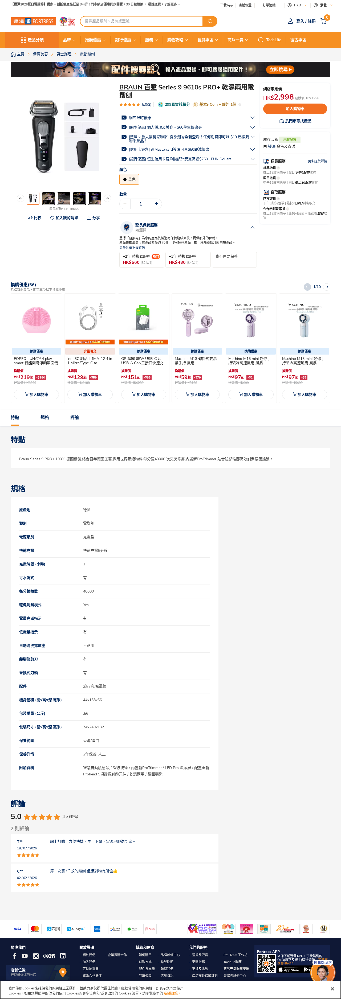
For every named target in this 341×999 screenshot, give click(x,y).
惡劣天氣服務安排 (236, 969)
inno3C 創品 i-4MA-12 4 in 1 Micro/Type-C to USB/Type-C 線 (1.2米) (89, 363)
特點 (15, 418)
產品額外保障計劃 (205, 976)
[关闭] (332, 989)
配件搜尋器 (147, 969)
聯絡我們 (167, 969)
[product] (36, 319)
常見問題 (167, 962)
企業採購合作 (117, 955)
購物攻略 (175, 40)
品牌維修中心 (170, 955)
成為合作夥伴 (92, 976)
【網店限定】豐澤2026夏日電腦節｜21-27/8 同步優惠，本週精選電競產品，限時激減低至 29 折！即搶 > (85, 5)
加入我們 (89, 962)
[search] (209, 21)
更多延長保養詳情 (132, 248)
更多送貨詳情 (317, 161)
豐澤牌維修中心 (235, 976)
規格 (44, 418)
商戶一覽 (235, 40)
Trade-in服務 (233, 962)
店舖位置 (245, 5)
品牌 (67, 40)
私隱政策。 (172, 993)
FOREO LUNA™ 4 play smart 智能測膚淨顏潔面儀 (36, 360)
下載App (226, 5)
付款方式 (145, 962)
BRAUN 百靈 (138, 87)
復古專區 (298, 40)
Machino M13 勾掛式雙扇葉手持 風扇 (196, 360)
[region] (170, 990)
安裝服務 (198, 962)
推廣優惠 (93, 40)
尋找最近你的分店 (23, 975)
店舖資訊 (167, 976)
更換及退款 (200, 969)
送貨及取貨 (200, 955)
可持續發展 (91, 969)
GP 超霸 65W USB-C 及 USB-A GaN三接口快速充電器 (142, 363)
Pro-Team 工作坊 (235, 955)
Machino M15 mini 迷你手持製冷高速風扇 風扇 (249, 360)
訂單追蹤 (269, 5)
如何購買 (145, 955)
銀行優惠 (123, 40)
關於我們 (89, 955)
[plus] (156, 204)
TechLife (273, 40)
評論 (74, 418)
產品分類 (36, 40)
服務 (149, 40)
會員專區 (205, 40)
